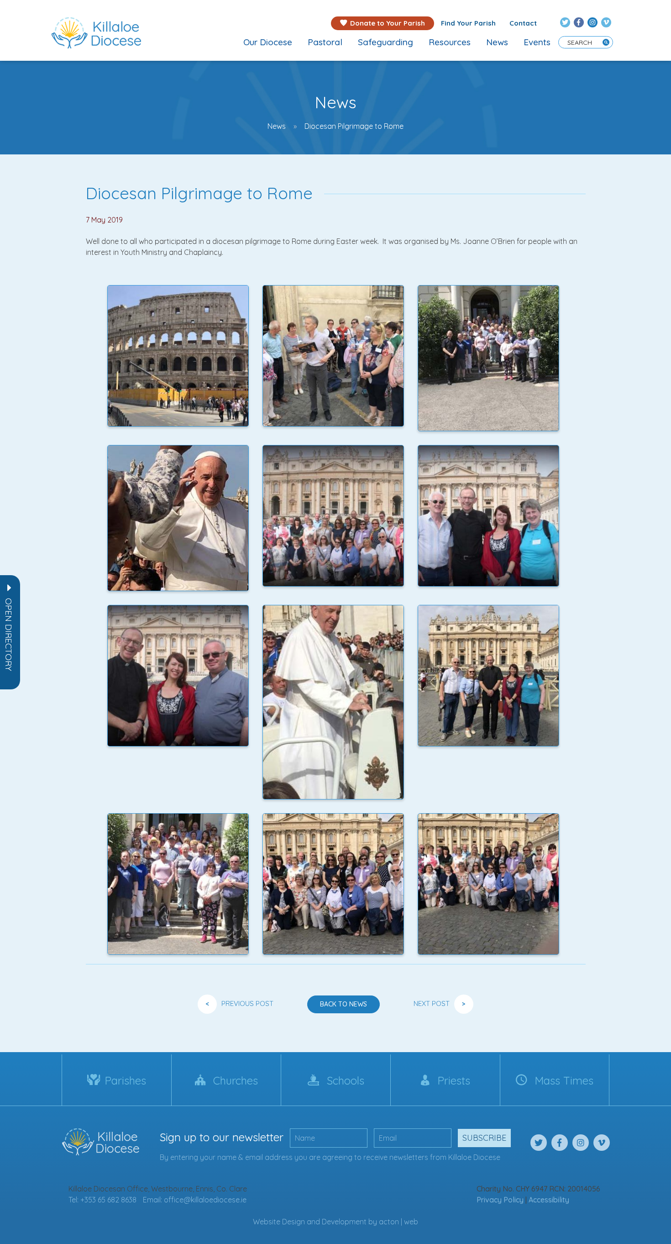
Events (537, 42)
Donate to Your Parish (387, 23)
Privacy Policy (500, 1199)
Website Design (279, 1221)
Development (344, 1221)
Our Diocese (267, 42)
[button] (8, 634)
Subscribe (484, 1138)
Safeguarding (385, 42)
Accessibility (549, 1199)
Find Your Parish (468, 23)
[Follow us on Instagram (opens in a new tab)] (592, 22)
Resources (450, 42)
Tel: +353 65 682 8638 (102, 1199)
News (497, 42)
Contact (523, 23)
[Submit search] (606, 42)
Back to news (343, 1004)
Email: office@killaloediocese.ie (194, 1199)
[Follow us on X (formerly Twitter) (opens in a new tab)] (565, 22)
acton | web (398, 1221)
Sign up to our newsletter (221, 1137)
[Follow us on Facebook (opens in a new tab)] (579, 22)
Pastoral (325, 42)
